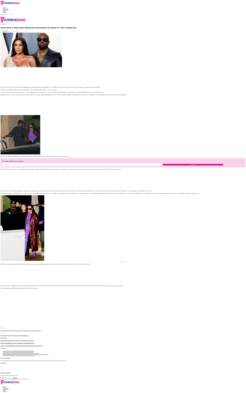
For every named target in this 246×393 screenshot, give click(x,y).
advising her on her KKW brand (115, 285)
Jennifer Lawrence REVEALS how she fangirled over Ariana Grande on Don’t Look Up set (21, 346)
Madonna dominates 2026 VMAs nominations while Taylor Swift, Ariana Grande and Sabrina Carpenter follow (25, 354)
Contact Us (5, 366)
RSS (4, 370)
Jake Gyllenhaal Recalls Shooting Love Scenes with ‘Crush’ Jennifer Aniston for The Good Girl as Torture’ (21, 330)
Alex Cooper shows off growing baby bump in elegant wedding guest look (18, 352)
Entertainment (6, 10)
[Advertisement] (39, 76)
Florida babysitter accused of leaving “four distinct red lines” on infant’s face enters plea (20, 353)
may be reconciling (52, 89)
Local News (5, 8)
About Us (5, 365)
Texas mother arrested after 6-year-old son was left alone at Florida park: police (19, 355)
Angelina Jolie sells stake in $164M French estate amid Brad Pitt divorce (15, 335)
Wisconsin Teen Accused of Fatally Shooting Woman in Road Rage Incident (18, 351)
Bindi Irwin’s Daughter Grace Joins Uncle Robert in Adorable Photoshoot (17, 343)
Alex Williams (4, 30)
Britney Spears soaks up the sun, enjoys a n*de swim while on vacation (17, 340)
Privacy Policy (6, 368)
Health (4, 11)
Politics (4, 7)
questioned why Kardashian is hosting (60, 156)
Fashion (4, 12)
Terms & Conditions (7, 369)
